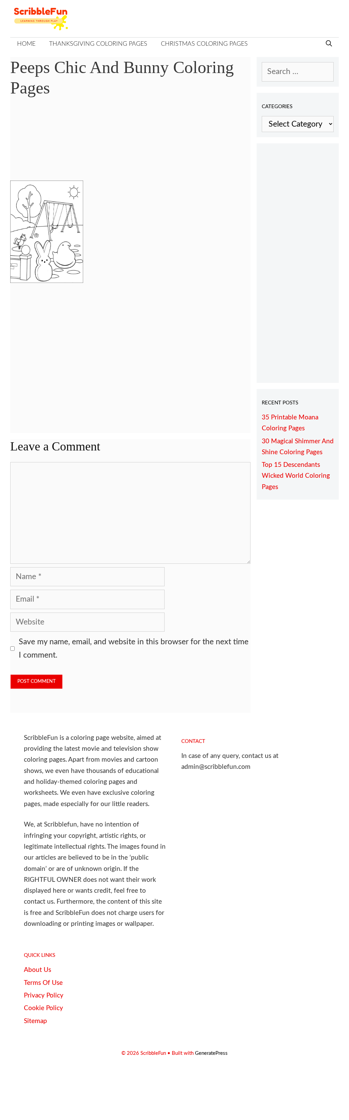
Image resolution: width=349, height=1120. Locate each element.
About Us (37, 970)
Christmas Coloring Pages (204, 44)
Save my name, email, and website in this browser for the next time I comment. (133, 648)
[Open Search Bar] (329, 44)
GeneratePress (211, 1053)
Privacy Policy (43, 995)
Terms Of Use (43, 983)
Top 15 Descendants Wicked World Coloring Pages (296, 476)
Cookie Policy (43, 1008)
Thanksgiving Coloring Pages (98, 44)
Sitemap (35, 1021)
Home (26, 44)
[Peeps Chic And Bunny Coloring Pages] (46, 280)
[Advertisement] (130, 144)
